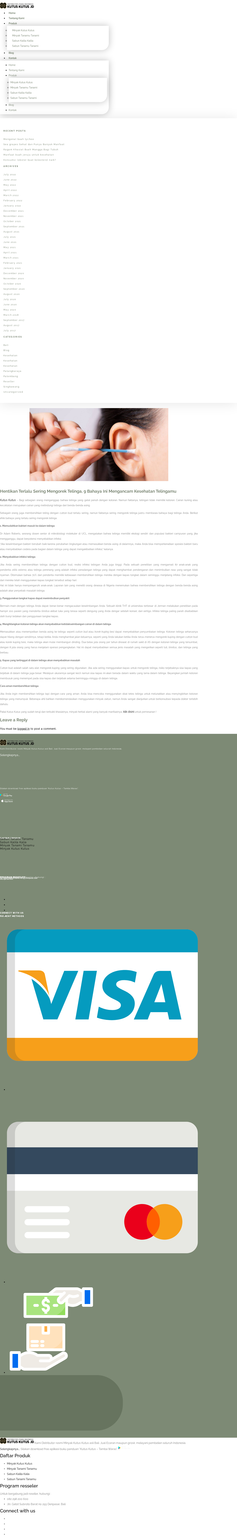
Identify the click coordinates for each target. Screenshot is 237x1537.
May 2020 (9, 310)
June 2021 (10, 242)
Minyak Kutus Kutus (23, 30)
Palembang (10, 376)
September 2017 (14, 320)
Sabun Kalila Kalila (22, 40)
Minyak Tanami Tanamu (17, 845)
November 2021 (13, 216)
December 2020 (13, 273)
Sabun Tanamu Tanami (25, 46)
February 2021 (12, 263)
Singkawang (11, 387)
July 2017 (9, 330)
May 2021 (9, 247)
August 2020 (11, 294)
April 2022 (10, 190)
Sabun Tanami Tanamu (17, 839)
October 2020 (12, 284)
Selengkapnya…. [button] (10, 1449)
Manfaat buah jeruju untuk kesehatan (28, 155)
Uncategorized (13, 392)
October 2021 (12, 221)
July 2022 (9, 174)
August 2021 (11, 232)
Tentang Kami (16, 18)
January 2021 (12, 268)
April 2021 (10, 252)
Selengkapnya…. (10, 755)
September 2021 (14, 226)
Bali (6, 345)
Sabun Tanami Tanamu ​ (22, 1479)
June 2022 (10, 180)
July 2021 (9, 237)
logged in (23, 728)
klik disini (128, 711)
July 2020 (9, 299)
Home (12, 13)
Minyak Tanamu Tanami (25, 35)
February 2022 (12, 200)
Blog (11, 52)
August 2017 (11, 325)
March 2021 (11, 258)
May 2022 (9, 185)
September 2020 (14, 289)
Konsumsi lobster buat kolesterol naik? (29, 160)
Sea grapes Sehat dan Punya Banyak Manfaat (34, 144)
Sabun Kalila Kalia (13, 842)
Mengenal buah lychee (18, 139)
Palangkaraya (12, 371)
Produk (13, 23)
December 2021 (13, 211)
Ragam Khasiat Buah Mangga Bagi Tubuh (30, 149)
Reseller (9, 381)
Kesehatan (10, 355)
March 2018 (11, 315)
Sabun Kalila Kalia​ (18, 1474)
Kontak (13, 58)
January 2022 (12, 206)
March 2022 (11, 195)
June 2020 (10, 304)
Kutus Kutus (8, 500)
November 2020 (13, 278)
